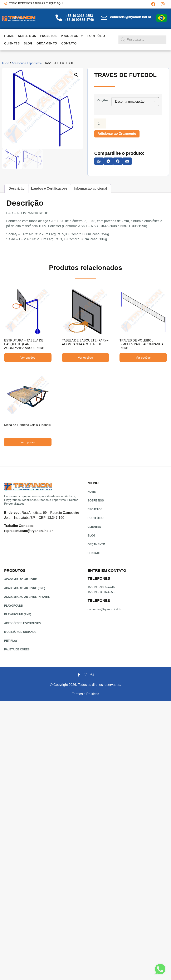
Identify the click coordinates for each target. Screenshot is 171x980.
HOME (9, 36)
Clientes (12, 43)
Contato (69, 43)
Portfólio (96, 36)
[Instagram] (162, 4)
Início (5, 63)
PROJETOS (48, 36)
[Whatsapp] (92, 674)
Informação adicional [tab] (90, 188)
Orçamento (46, 43)
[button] (76, 75)
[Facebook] (153, 4)
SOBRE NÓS (27, 36)
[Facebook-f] (78, 674)
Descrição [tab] (17, 188)
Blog (28, 43)
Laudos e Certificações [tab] (49, 188)
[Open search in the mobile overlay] (142, 39)
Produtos (69, 36)
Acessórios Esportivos (26, 63)
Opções (102, 100)
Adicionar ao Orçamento (117, 133)
